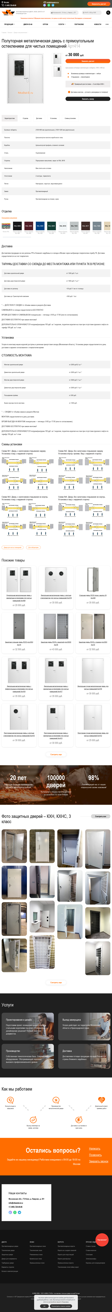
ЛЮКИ (32, 1242)
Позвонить (95, 1155)
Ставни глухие (90, 1246)
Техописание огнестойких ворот (68, 1267)
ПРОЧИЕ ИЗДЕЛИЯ (92, 1242)
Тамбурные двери (8, 1263)
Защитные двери (7, 1254)
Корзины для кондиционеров (95, 1263)
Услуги (61, 24)
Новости (97, 24)
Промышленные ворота (66, 1263)
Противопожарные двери (10, 1246)
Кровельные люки (36, 1259)
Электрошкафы (91, 1259)
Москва (6, 2)
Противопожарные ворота (66, 1246)
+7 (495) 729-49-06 (10, 5)
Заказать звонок (98, 1161)
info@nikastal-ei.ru (53, 2)
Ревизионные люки (36, 1254)
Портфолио (79, 24)
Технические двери (8, 1250)
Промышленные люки (37, 1263)
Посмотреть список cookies (61, 1306)
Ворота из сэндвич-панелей (67, 1250)
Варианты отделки (8, 1267)
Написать (94, 1148)
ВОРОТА (61, 1242)
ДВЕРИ (4, 1242)
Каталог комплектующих (10, 1271)
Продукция (8, 24)
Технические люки (36, 1250)
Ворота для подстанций (66, 1254)
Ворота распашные (64, 1259)
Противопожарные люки (38, 1246)
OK (44, 1306)
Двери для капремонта (9, 1259)
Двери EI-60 (28, 24)
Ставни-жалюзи (91, 1250)
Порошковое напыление (9, 218)
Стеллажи (89, 1254)
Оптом (45, 24)
